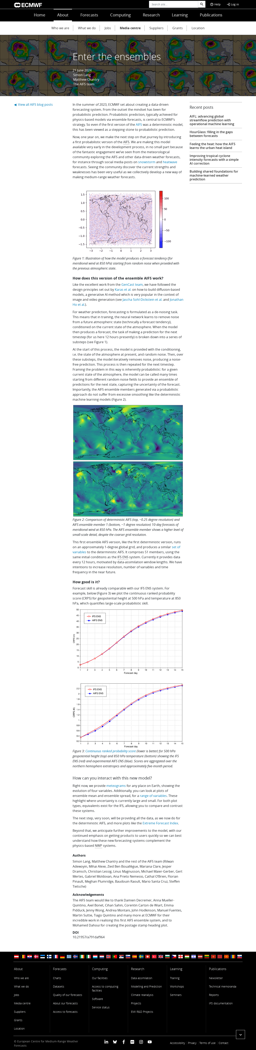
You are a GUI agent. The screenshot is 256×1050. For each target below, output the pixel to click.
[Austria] (16, 956)
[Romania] (233, 956)
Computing (120, 15)
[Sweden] (141, 956)
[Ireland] (82, 956)
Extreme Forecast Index (160, 823)
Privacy (192, 1043)
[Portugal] (114, 956)
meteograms (116, 785)
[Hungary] (187, 956)
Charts (57, 978)
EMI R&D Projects (142, 1012)
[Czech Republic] (174, 956)
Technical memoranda (222, 986)
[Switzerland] (147, 956)
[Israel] (193, 956)
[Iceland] (75, 956)
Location (198, 28)
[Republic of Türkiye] (154, 956)
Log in (233, 4)
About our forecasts (65, 1003)
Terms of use (207, 1043)
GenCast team (132, 284)
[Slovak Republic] (239, 956)
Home (39, 15)
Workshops (177, 986)
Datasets (58, 986)
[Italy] (88, 956)
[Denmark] (36, 956)
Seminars (176, 995)
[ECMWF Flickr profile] (132, 1041)
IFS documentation (221, 1003)
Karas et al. (123, 289)
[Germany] (62, 956)
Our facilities (100, 978)
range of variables (153, 796)
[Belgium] (23, 956)
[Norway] (108, 956)
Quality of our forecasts (67, 995)
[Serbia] (121, 956)
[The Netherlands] (101, 956)
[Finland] (49, 956)
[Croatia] (29, 956)
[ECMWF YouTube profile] (149, 1041)
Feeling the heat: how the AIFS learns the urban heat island (212, 146)
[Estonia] (42, 956)
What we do (87, 28)
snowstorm (146, 162)
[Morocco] (219, 956)
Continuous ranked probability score (110, 751)
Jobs (108, 28)
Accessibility (177, 1043)
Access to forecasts (65, 1012)
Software (97, 999)
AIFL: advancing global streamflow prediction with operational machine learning (212, 120)
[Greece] (69, 956)
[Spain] (134, 956)
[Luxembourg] (95, 956)
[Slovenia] (128, 956)
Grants (177, 28)
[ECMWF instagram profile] (141, 1041)
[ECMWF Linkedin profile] (106, 1041)
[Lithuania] (206, 956)
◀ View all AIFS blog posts (33, 104)
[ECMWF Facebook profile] (123, 1041)
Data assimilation (141, 978)
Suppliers (156, 28)
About (62, 15)
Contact (223, 1043)
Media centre (130, 28)
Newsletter (216, 978)
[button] (240, 1034)
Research (151, 15)
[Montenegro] (213, 956)
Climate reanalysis (142, 995)
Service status (101, 1007)
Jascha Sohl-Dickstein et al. (142, 299)
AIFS (139, 124)
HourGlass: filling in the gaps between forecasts (211, 134)
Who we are (60, 28)
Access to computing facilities (105, 988)
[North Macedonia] (226, 956)
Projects (136, 1003)
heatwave (170, 162)
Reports (214, 995)
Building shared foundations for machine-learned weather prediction (214, 175)
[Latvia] (200, 956)
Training (174, 978)
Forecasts (89, 15)
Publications (211, 15)
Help (215, 4)
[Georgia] (180, 956)
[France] (55, 956)
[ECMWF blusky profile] (115, 1041)
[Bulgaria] (167, 956)
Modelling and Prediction (146, 986)
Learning (180, 15)
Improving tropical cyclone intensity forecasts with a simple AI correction (214, 160)
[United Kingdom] (160, 956)
